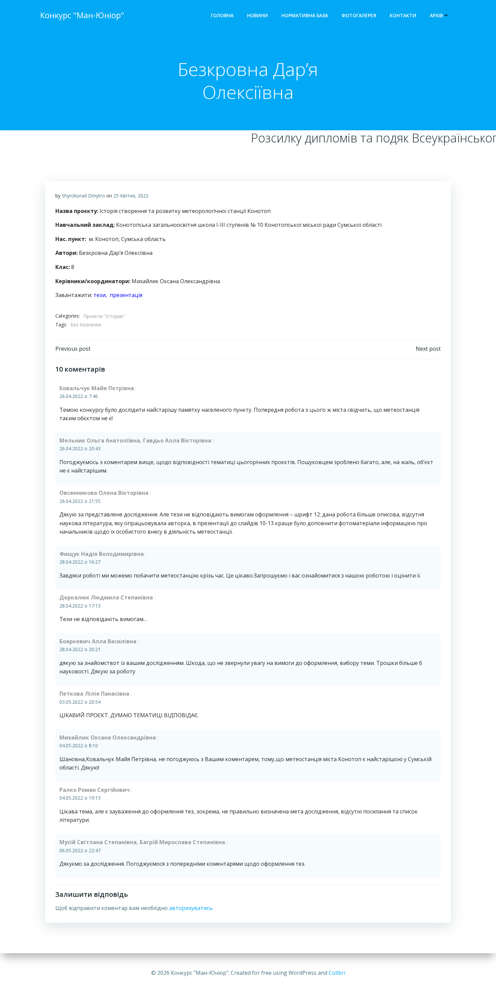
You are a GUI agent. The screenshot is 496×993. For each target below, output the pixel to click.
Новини (257, 15)
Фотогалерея (358, 15)
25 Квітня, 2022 (130, 195)
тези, (101, 295)
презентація (126, 295)
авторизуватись (191, 908)
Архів (436, 15)
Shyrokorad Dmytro (83, 195)
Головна (222, 15)
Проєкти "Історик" (104, 316)
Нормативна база (304, 15)
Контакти (403, 15)
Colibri (337, 972)
